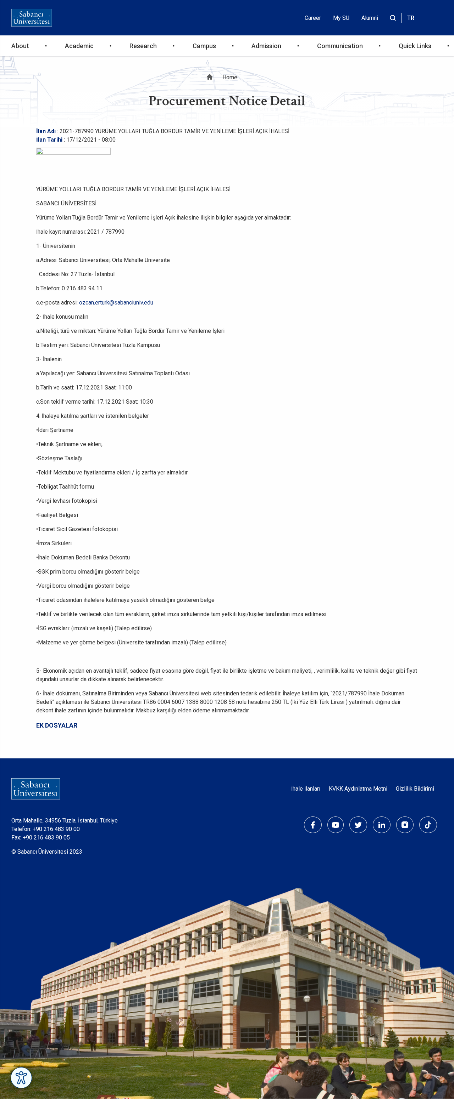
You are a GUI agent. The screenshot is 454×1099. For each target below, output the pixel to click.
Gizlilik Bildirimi (415, 788)
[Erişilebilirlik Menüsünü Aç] (21, 1077)
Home (229, 77)
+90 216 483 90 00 (56, 829)
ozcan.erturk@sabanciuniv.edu (116, 302)
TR (410, 18)
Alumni (369, 18)
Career (313, 18)
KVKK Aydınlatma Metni (358, 788)
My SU (341, 18)
